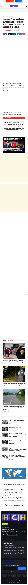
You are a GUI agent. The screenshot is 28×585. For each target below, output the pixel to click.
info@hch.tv (7, 527)
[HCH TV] (14, 517)
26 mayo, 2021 (18, 30)
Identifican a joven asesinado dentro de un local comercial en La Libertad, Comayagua (17, 442)
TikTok (19, 575)
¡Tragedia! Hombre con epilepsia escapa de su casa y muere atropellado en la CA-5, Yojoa (13, 407)
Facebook (4, 575)
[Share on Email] (23, 34)
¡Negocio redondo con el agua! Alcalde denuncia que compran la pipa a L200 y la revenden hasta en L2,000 (17, 449)
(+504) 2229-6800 (10, 529)
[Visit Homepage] (14, 6)
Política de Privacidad (17, 582)
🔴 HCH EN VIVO (10, 1)
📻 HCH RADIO (18, 1)
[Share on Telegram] (19, 34)
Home (4, 16)
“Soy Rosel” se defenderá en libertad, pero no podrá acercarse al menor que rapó (17, 422)
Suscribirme (21, 568)
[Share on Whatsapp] (14, 34)
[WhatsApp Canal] (27, 292)
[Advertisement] (14, 10)
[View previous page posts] (13, 133)
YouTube (24, 575)
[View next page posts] (15, 133)
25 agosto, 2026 (6, 411)
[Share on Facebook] (5, 34)
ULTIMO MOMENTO (9, 16)
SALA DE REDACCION (9, 30)
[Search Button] (26, 6)
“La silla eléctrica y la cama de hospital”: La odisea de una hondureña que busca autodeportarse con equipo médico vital (13, 489)
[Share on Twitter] (10, 34)
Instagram (13, 575)
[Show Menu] (1, 6)
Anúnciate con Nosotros (12, 534)
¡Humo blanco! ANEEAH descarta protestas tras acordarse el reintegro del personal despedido (17, 435)
